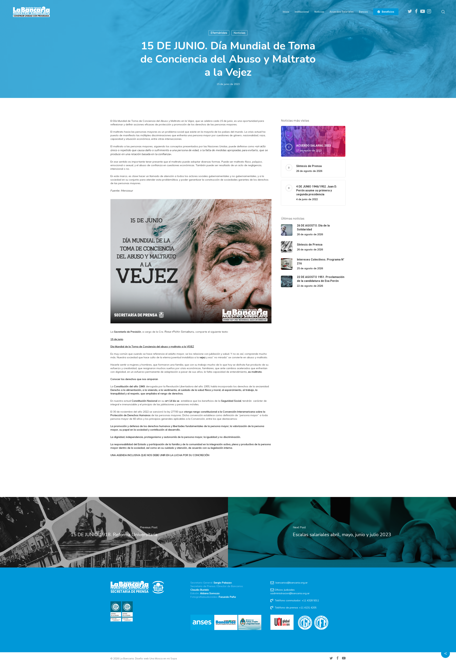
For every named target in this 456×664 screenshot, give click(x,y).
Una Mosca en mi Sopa (163, 658)
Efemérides (219, 33)
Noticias (239, 33)
